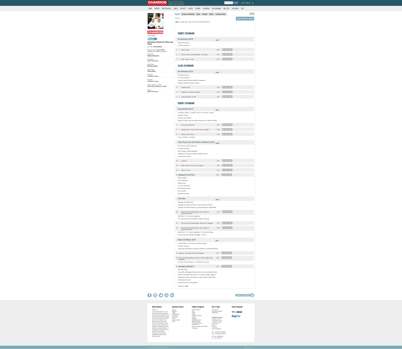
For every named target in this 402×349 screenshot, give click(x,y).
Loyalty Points (176, 320)
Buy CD (177, 14)
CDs (193, 311)
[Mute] (230, 49)
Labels (175, 8)
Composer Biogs (196, 315)
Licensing (206, 8)
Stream (188, 14)
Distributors (215, 312)
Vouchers (235, 8)
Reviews (204, 14)
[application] (228, 50)
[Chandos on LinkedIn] (172, 297)
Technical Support (217, 311)
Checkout (174, 317)
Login (242, 3)
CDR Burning (216, 8)
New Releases (166, 8)
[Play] (223, 49)
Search (156, 8)
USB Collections (196, 320)
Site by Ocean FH (248, 348)
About (198, 14)
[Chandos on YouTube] (167, 297)
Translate (220, 14)
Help (242, 8)
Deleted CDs (195, 324)
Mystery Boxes (196, 321)
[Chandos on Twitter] (161, 297)
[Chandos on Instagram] (155, 297)
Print (252, 14)
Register (247, 3)
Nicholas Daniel (152, 66)
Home (150, 8)
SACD (193, 312)
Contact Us (215, 310)
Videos (190, 8)
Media (211, 14)
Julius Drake (151, 71)
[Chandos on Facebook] (150, 297)
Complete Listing (197, 323)
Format (197, 8)
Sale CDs (226, 8)
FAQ (173, 318)
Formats (194, 318)
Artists (183, 8)
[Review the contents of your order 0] (252, 4)
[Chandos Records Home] (157, 5)
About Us (154, 310)
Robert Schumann (153, 55)
